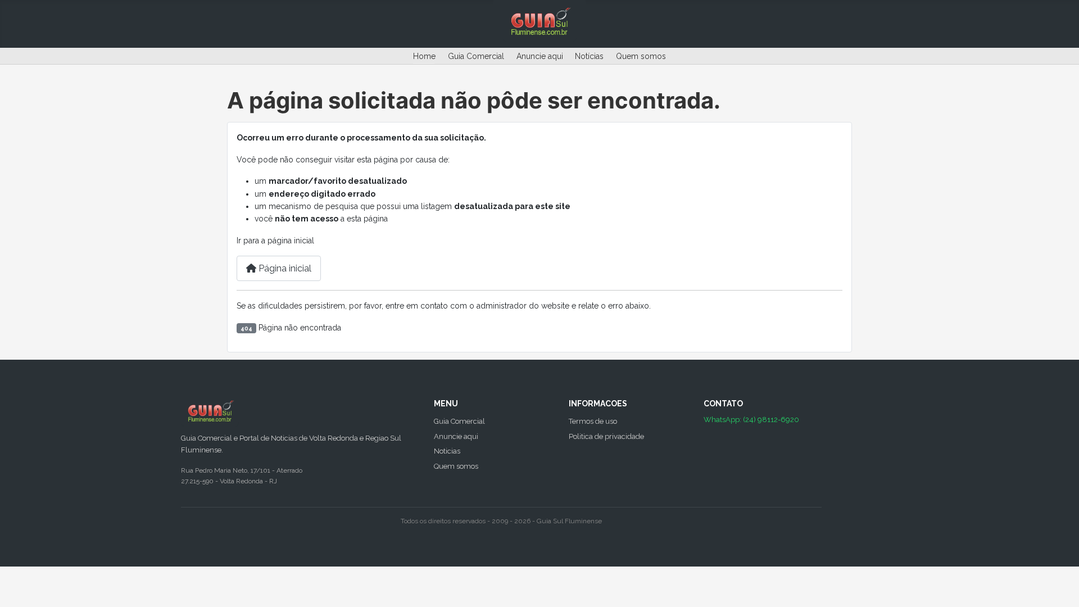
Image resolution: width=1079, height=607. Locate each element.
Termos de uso (593, 421)
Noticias (447, 451)
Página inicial (283, 268)
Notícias (589, 56)
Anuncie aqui (539, 56)
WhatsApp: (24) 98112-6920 (751, 419)
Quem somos (641, 56)
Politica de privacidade (606, 436)
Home (424, 56)
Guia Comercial (476, 56)
